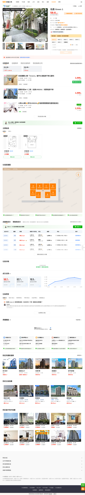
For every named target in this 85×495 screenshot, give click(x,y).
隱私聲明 (50, 493)
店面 (38, 2)
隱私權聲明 (64, 49)
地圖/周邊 (78, 319)
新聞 (59, 2)
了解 (23, 9)
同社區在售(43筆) (42, 116)
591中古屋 (44, 487)
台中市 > (20, 6)
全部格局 (79, 128)
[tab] (7, 221)
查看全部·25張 (42, 39)
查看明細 (77, 235)
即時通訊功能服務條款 (70, 49)
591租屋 (51, 487)
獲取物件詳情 (77, 82)
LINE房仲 (78, 122)
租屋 (29, 2)
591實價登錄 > (15, 6)
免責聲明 (35, 490)
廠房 (48, 2)
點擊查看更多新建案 (25, 57)
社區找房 (54, 2)
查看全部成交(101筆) (42, 254)
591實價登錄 (25, 487)
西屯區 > (24, 6)
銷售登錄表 (75, 221)
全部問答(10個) (42, 312)
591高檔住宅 (58, 487)
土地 (33, 2)
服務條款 (59, 49)
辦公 (43, 2)
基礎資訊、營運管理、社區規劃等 (63, 29)
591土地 (39, 487)
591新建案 (32, 487)
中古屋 (23, 2)
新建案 (17, 2)
